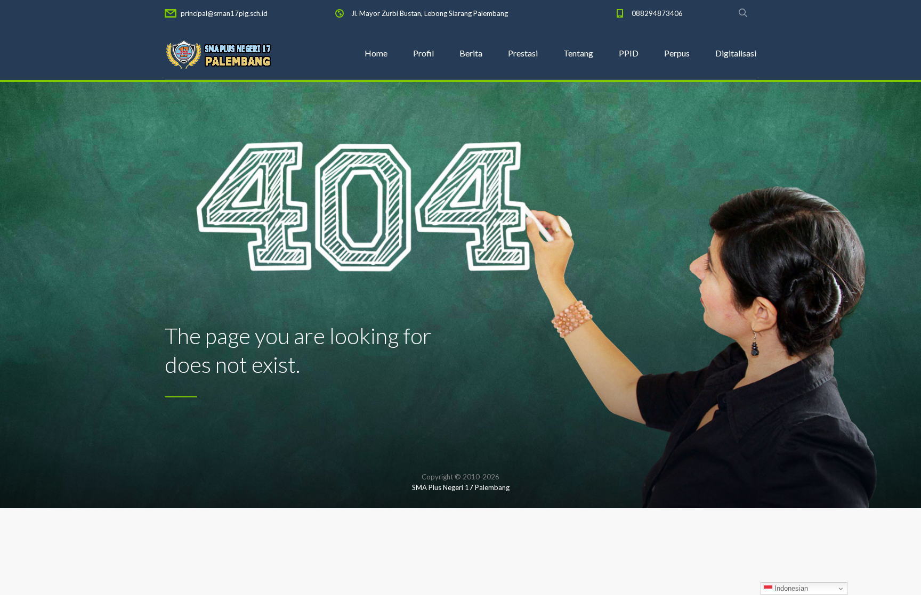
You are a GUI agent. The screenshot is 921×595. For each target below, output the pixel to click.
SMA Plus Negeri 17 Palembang (461, 487)
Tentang (578, 53)
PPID (629, 53)
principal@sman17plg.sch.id (224, 13)
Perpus (677, 53)
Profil (423, 53)
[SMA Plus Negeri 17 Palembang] (218, 53)
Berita (470, 53)
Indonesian (790, 588)
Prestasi (523, 53)
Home (376, 53)
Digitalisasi (735, 53)
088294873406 (657, 13)
